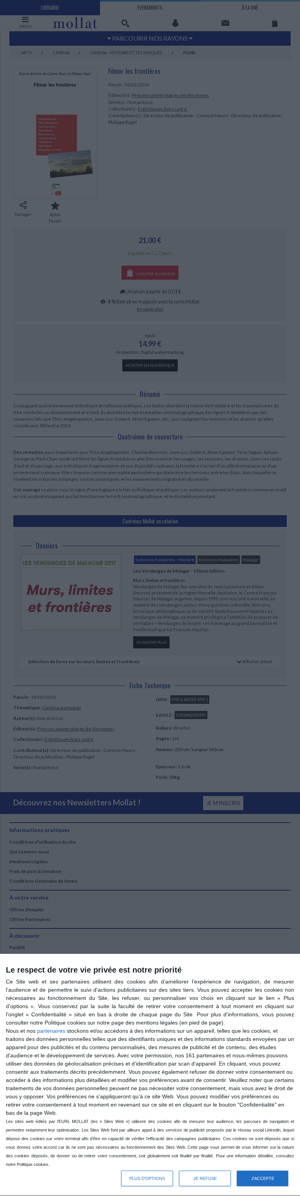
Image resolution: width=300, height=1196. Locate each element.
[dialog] (150, 1075)
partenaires (51, 1031)
